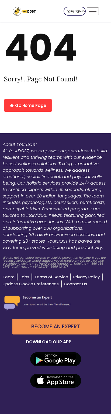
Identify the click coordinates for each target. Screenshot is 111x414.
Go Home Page (30, 105)
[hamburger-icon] (93, 11)
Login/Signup (75, 11)
